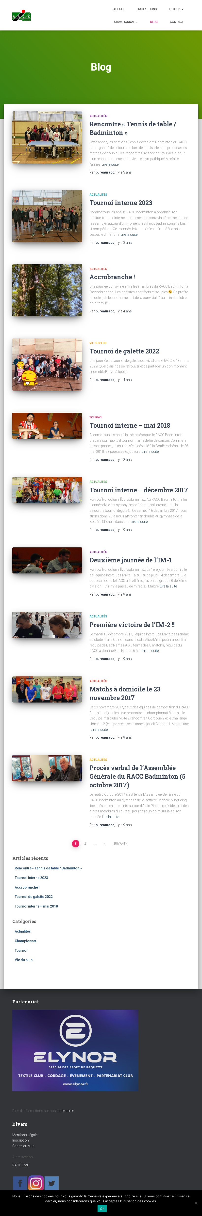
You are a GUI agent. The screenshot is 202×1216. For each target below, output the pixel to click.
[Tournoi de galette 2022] (47, 364)
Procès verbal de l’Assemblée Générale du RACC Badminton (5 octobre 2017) (137, 776)
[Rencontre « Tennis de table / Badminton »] (47, 137)
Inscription (20, 1140)
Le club (175, 9)
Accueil (119, 9)
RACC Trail (20, 1165)
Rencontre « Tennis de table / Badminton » (48, 868)
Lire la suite (109, 164)
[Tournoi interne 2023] (47, 216)
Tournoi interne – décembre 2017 (138, 490)
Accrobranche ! (112, 277)
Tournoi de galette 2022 (124, 351)
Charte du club (23, 1146)
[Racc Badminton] (21, 15)
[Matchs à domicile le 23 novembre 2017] (47, 689)
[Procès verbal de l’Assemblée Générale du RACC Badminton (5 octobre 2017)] (47, 768)
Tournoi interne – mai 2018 (129, 425)
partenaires (65, 1111)
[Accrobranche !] (47, 290)
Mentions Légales (25, 1135)
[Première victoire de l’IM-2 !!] (47, 625)
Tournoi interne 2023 (120, 203)
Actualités (98, 116)
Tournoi (95, 417)
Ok (102, 1209)
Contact (177, 22)
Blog (154, 22)
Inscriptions (147, 9)
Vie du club (97, 343)
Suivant (119, 843)
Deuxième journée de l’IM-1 (130, 560)
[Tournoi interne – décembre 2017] (47, 490)
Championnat (124, 22)
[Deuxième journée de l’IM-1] (47, 560)
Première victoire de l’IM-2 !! (132, 625)
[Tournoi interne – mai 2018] (47, 426)
